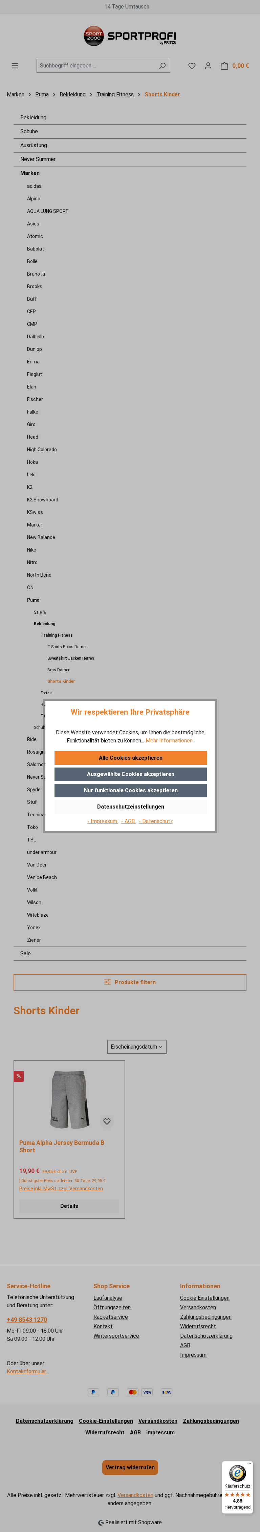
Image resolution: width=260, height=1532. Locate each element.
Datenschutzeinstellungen (130, 806)
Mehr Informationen (169, 740)
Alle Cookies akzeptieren (130, 758)
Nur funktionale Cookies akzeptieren (131, 790)
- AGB (128, 821)
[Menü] (249, 1465)
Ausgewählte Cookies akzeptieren (130, 774)
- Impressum (102, 821)
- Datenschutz (156, 821)
